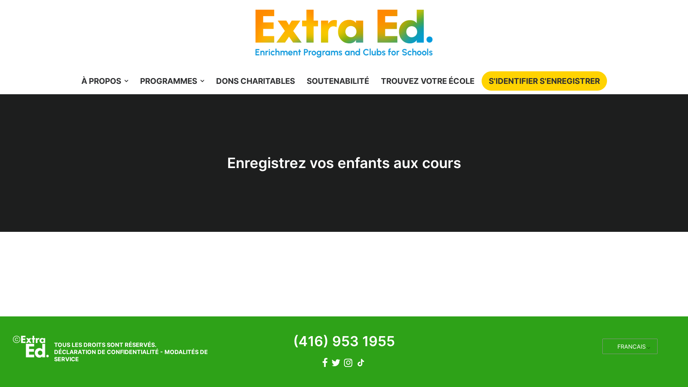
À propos (101, 81)
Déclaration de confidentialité (106, 351)
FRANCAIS (631, 346)
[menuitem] (107, 81)
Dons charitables (255, 81)
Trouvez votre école (427, 81)
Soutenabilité (338, 81)
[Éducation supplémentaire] (344, 36)
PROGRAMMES (168, 81)
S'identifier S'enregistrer (544, 81)
